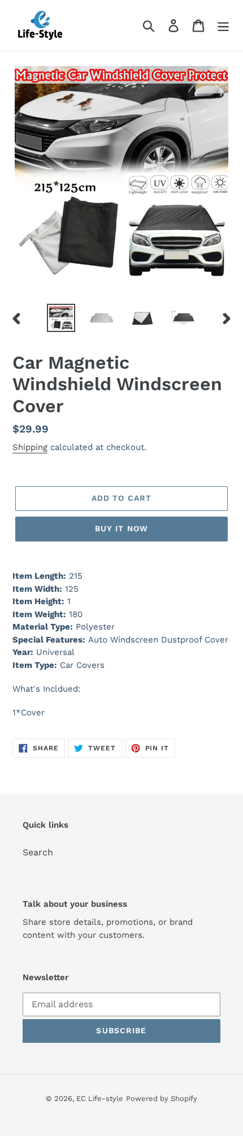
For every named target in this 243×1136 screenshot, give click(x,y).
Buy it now (121, 528)
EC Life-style (99, 1098)
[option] (61, 318)
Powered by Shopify (161, 1098)
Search (38, 852)
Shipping (29, 447)
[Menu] (223, 25)
